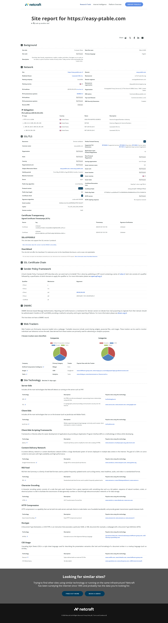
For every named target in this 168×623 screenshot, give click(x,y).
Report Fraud (133, 4)
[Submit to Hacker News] (142, 37)
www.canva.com (110, 404)
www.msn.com (128, 500)
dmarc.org (121, 313)
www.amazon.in (110, 443)
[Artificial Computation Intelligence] (43, 367)
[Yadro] (26, 374)
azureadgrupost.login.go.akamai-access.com (116, 370)
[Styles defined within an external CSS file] (27, 557)
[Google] (27, 370)
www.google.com (131, 404)
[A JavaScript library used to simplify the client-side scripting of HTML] (26, 443)
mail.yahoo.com (110, 424)
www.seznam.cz (110, 480)
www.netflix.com (110, 557)
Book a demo (95, 594)
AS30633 (79, 94)
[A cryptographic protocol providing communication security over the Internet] (25, 404)
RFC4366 (134, 145)
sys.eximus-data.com (111, 535)
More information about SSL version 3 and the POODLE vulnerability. (40, 244)
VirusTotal (79, 89)
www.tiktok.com (119, 500)
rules (121, 274)
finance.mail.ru (103, 374)
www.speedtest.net (111, 561)
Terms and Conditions (99, 615)
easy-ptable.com (141, 72)
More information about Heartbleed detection (86, 256)
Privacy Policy (87, 615)
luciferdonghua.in (110, 399)
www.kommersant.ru (92, 374)
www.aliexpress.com (123, 561)
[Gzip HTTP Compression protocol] (35, 518)
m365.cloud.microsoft (136, 561)
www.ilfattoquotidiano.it (122, 480)
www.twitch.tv (109, 500)
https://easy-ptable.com (75, 72)
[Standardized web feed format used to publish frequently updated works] (25, 480)
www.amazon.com (120, 404)
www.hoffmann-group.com (84, 370)
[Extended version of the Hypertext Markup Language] (27, 536)
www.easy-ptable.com (76, 168)
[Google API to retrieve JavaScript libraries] (36, 462)
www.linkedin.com (121, 557)
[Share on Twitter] (130, 37)
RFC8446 (104, 145)
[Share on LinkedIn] (138, 37)
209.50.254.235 (81, 292)
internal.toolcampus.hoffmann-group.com (130, 535)
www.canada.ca (109, 462)
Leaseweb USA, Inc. (77, 76)
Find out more (72, 594)
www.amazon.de (110, 518)
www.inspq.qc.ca (98, 370)
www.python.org (131, 462)
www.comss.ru (134, 480)
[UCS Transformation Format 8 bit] (26, 500)
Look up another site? (42, 23)
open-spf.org (95, 276)
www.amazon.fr (129, 518)
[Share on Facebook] (134, 37)
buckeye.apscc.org (120, 443)
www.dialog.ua (81, 374)
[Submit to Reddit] (125, 37)
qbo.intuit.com (130, 443)
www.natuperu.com (120, 462)
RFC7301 (121, 147)
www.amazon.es (120, 518)
